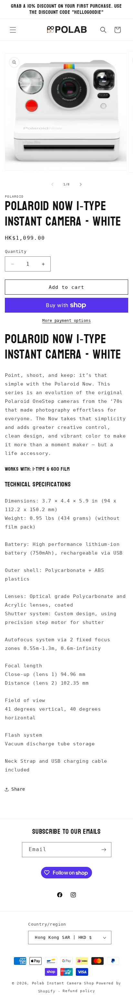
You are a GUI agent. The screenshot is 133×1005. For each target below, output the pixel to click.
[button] (13, 30)
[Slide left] (52, 184)
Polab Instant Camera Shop (63, 983)
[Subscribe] (104, 849)
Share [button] (18, 789)
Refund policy (79, 991)
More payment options (66, 320)
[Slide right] (81, 184)
